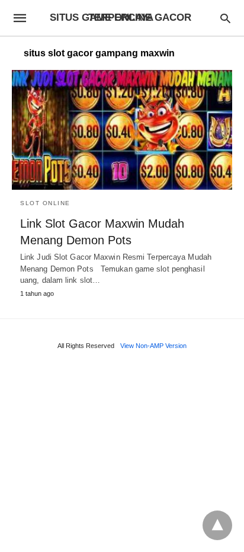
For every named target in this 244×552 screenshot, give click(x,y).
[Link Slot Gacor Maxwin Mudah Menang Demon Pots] (122, 130)
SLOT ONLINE (45, 203)
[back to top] (217, 525)
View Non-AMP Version (153, 345)
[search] (225, 18)
